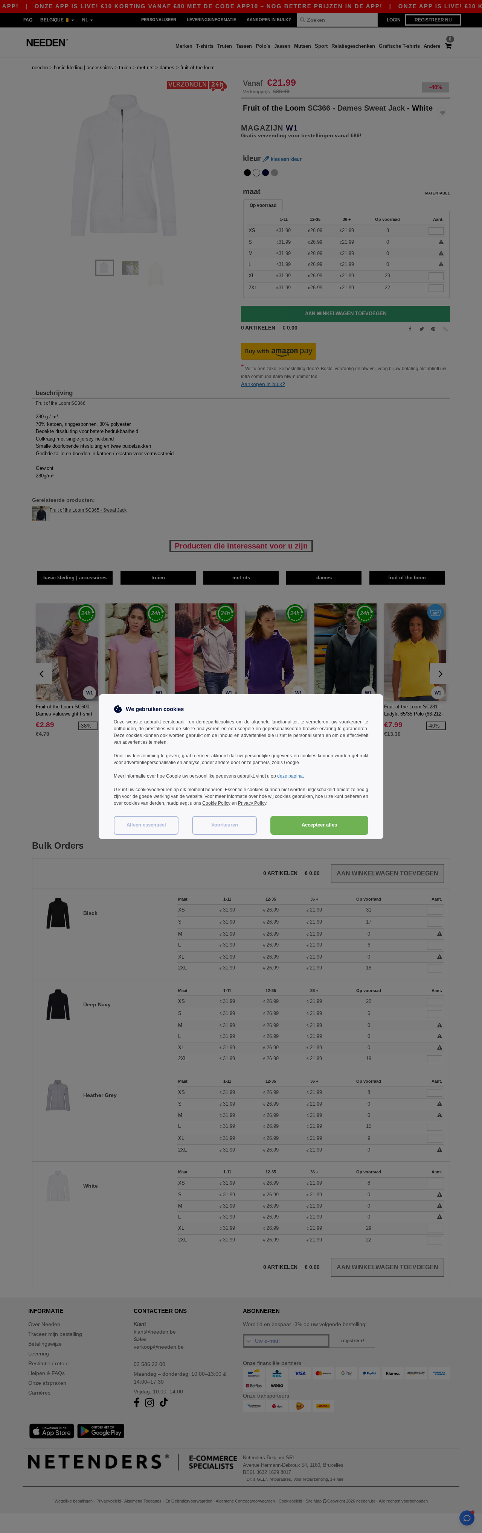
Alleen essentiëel (146, 825)
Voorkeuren (224, 825)
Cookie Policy (216, 803)
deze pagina (290, 776)
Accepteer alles (319, 825)
